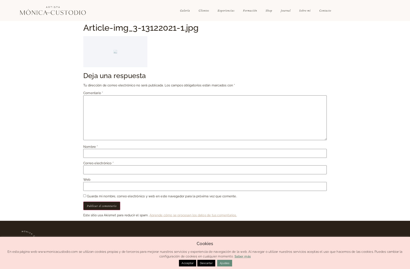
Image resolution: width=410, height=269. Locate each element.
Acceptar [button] (188, 263)
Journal (286, 10)
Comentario (93, 93)
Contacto (325, 10)
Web (87, 179)
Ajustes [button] (224, 263)
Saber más (242, 256)
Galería (185, 10)
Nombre (90, 146)
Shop (269, 10)
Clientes (204, 10)
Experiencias (226, 10)
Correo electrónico (98, 163)
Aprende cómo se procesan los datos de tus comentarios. (193, 215)
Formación (250, 10)
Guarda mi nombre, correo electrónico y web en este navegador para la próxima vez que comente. (162, 196)
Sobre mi (305, 10)
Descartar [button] (206, 263)
